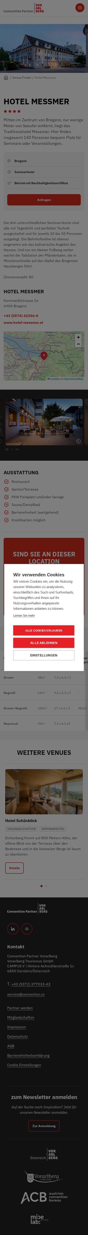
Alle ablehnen (43, 643)
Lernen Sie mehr (24, 615)
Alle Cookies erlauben (43, 630)
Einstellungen (44, 655)
